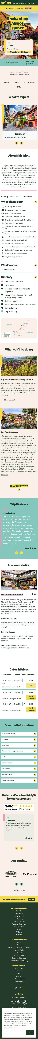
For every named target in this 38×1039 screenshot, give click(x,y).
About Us (19, 911)
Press (19, 929)
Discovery (19, 976)
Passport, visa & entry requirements (12, 751)
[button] (34, 579)
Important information (8, 733)
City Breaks (19, 981)
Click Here (28, 8)
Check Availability (31, 697)
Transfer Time (6, 768)
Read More (4, 475)
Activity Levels (19, 955)
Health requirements (8, 757)
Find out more (19, 889)
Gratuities (5, 739)
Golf (19, 973)
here (14, 269)
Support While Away (19, 958)
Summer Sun (19, 971)
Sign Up (31, 899)
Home (12, 72)
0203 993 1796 (19, 3)
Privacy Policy (19, 927)
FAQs (19, 87)
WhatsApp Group (7, 774)
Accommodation (29, 82)
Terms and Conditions (19, 924)
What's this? (27, 196)
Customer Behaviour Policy (19, 961)
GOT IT (30, 1033)
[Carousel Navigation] (19, 143)
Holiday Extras (19, 953)
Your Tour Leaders (19, 921)
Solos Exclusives (19, 979)
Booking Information (8, 780)
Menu (32, 3)
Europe (18, 72)
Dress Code (5, 745)
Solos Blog (19, 919)
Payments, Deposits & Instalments (19, 947)
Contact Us (19, 913)
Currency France (7, 763)
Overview (6, 82)
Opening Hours (19, 916)
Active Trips (19, 968)
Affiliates (19, 932)
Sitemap (19, 935)
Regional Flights (19, 950)
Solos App (19, 945)
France (25, 72)
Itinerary (16, 82)
